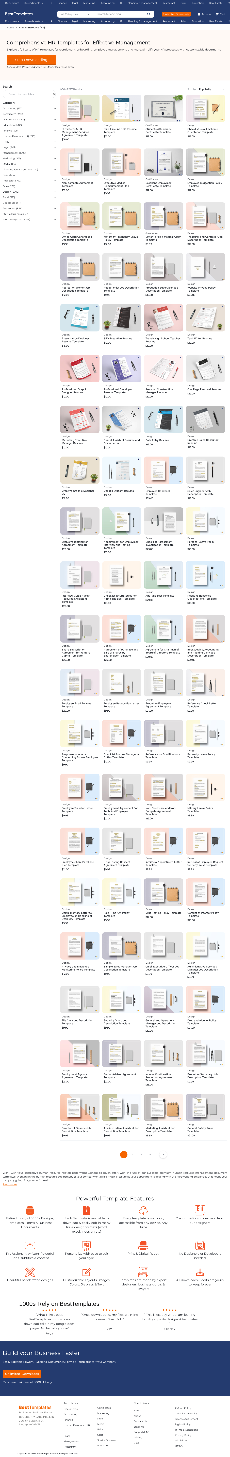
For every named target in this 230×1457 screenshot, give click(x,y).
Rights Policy (183, 1424)
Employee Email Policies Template (76, 705)
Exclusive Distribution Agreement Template (75, 543)
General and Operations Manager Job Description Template (160, 1023)
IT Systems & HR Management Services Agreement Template (75, 132)
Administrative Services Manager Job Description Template (202, 969)
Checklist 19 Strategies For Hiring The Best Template (120, 597)
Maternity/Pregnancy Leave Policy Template (121, 238)
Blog (136, 1443)
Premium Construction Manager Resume (159, 391)
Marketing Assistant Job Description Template (160, 1130)
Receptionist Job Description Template (121, 289)
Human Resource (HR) (77, 1425)
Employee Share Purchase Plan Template (78, 863)
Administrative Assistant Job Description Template (121, 1130)
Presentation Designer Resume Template (75, 340)
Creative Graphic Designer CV (78, 492)
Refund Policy (183, 1408)
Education (198, 21)
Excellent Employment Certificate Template (159, 184)
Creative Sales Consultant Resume (203, 441)
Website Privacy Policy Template (201, 289)
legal (75, 21)
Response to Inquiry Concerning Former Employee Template (80, 757)
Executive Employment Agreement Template (159, 705)
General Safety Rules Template (200, 1130)
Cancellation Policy (186, 1413)
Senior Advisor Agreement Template (120, 1076)
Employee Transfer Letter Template (77, 810)
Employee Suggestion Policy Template (204, 184)
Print (184, 21)
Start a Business (106, 1440)
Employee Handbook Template (157, 492)
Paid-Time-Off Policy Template (117, 914)
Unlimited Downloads (176, 14)
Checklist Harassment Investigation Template (159, 543)
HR (50, 21)
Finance (62, 21)
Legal (67, 1436)
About (137, 1416)
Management (71, 1441)
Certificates (151, 125)
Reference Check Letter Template (202, 705)
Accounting (108, 21)
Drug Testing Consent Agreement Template (117, 863)
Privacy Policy (183, 1435)
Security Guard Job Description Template (117, 1022)
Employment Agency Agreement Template (75, 1076)
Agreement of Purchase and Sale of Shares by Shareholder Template (121, 652)
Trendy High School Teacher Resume (162, 340)
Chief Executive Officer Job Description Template (162, 968)
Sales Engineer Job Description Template (200, 492)
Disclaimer (181, 1440)
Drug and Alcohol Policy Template (202, 1022)
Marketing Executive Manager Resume (74, 442)
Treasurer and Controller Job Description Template (205, 238)
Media (100, 1424)
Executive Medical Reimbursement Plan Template (116, 186)
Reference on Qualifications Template (162, 756)
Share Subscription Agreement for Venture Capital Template (76, 652)
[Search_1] (54, 94)
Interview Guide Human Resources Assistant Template (76, 598)
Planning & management (142, 21)
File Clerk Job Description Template (77, 1022)
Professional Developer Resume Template (118, 391)
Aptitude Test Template (159, 595)
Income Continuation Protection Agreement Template (159, 1077)
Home (10, 27)
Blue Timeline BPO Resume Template (120, 130)
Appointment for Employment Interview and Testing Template (122, 544)
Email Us (139, 1426)
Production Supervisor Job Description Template (161, 289)
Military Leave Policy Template (200, 810)
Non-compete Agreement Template (77, 184)
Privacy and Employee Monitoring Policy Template (78, 968)
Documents (12, 21)
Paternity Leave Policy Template (201, 756)
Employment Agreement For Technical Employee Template (121, 811)
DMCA (179, 1446)
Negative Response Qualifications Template (202, 597)
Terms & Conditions (186, 1429)
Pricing (138, 1437)
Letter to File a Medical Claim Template (163, 238)
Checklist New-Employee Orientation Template (202, 130)
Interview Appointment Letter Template (163, 863)
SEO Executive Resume (118, 338)
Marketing (89, 21)
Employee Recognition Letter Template (121, 705)
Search (7, 86)
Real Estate (215, 21)
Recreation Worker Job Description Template (76, 289)
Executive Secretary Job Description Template (202, 1076)
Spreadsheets (32, 21)
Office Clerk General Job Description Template (77, 238)
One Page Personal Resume (204, 389)
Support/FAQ (141, 1432)
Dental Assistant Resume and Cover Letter (122, 442)
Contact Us (140, 1421)
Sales (100, 1434)
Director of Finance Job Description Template (76, 1130)
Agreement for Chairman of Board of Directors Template (162, 651)
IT (121, 21)
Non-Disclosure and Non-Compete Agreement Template (160, 811)
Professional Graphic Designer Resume (74, 391)
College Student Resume (119, 490)
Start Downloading (31, 60)
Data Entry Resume (157, 440)
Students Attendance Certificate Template (158, 130)
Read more (10, 1184)
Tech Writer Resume (199, 338)
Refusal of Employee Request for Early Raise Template (205, 863)
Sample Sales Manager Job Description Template (120, 968)
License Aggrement (186, 1419)
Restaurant (168, 21)
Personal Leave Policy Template (201, 543)
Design (66, 125)
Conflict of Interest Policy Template (203, 914)
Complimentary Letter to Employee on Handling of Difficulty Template (77, 915)
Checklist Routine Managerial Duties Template (122, 756)
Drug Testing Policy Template (163, 912)
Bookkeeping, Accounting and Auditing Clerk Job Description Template (203, 652)
